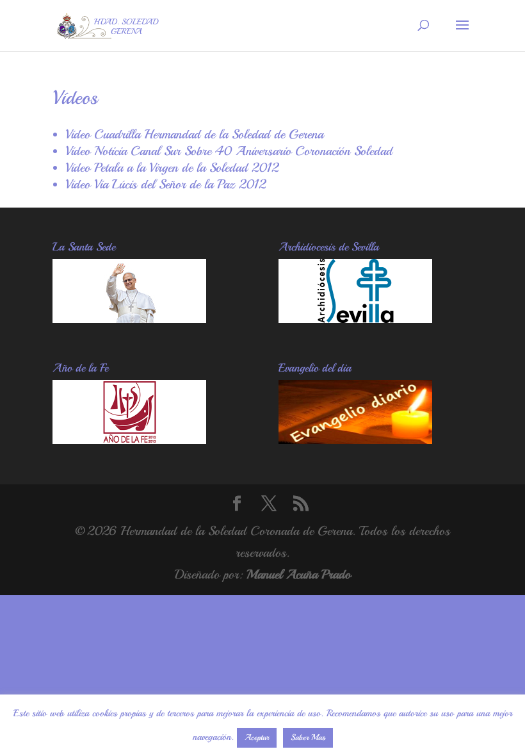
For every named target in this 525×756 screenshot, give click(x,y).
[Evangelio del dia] (355, 440)
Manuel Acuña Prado (298, 574)
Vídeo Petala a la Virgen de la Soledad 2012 (172, 168)
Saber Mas (308, 737)
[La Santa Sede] (129, 319)
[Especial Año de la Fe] (129, 440)
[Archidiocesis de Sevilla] (355, 319)
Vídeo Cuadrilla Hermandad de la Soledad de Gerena (194, 134)
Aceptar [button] (257, 737)
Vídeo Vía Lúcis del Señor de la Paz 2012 (165, 184)
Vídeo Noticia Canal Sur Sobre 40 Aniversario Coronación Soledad (228, 151)
